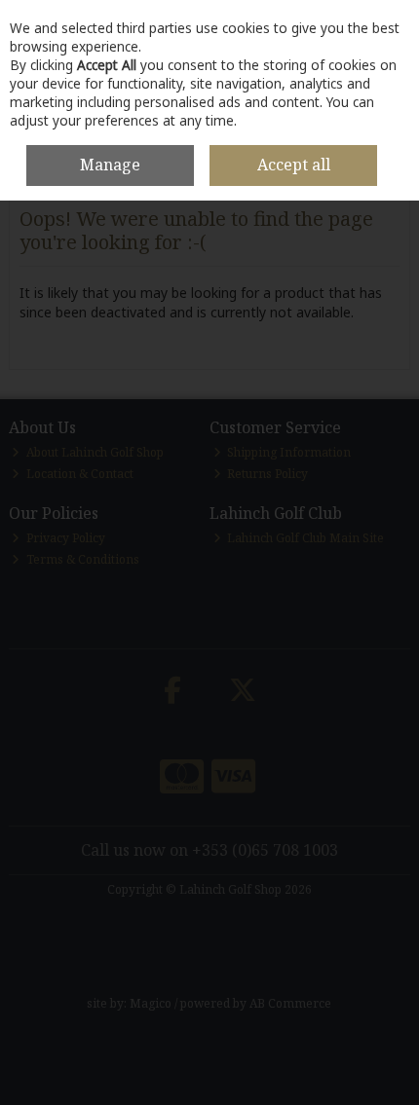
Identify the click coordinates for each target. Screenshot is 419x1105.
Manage (110, 164)
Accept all (293, 164)
